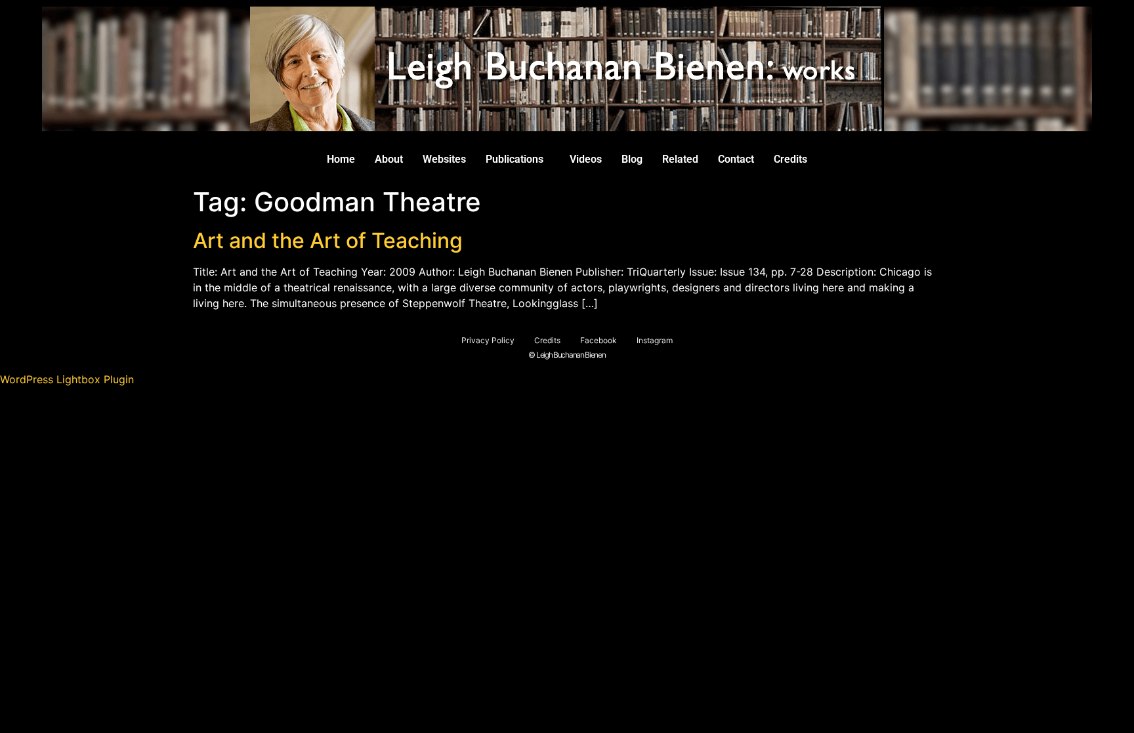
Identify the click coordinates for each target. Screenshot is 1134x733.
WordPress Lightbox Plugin (67, 379)
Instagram (655, 340)
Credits (790, 159)
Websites (444, 159)
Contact (736, 159)
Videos (586, 159)
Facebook (598, 340)
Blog (631, 159)
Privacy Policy (487, 340)
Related (680, 159)
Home (341, 159)
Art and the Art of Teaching (328, 240)
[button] (518, 159)
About (389, 159)
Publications (514, 159)
